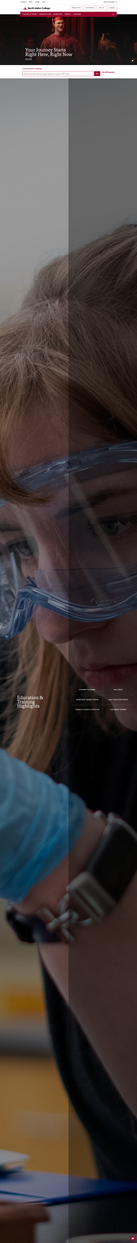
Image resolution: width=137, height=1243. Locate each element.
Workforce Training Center (87, 699)
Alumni (37, 2)
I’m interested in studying (32, 68)
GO (97, 73)
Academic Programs (87, 689)
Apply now (28, 58)
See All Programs (108, 72)
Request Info (76, 7)
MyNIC (31, 2)
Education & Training (30, 14)
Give (43, 2)
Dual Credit (118, 689)
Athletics (68, 14)
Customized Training (118, 709)
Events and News (109, 2)
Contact (112, 7)
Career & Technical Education (87, 709)
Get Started (90, 7)
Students (23, 2)
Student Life (57, 14)
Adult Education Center (118, 699)
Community (77, 14)
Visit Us (101, 7)
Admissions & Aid (45, 14)
